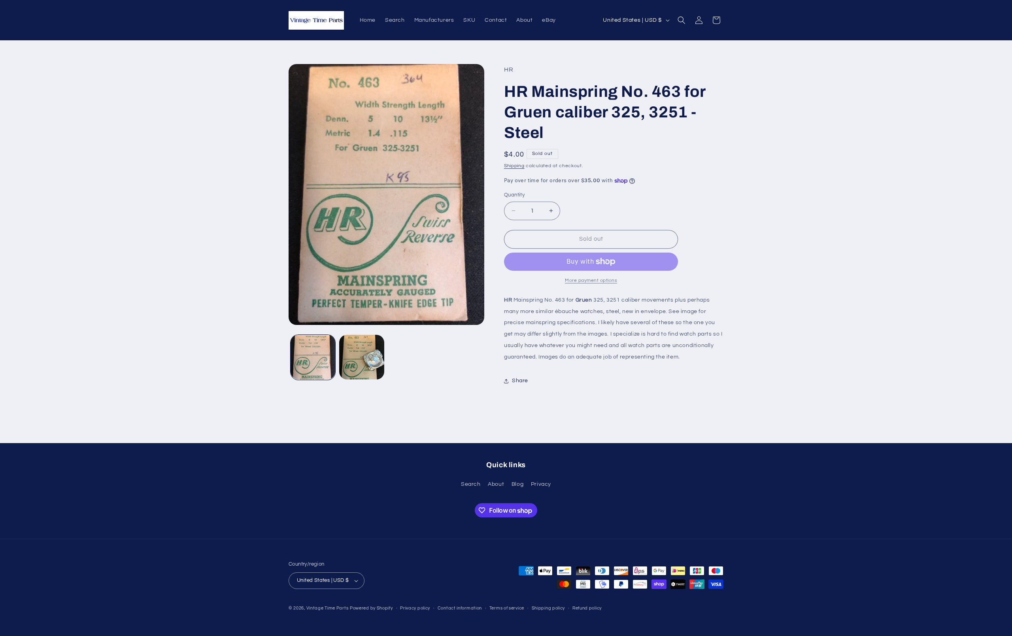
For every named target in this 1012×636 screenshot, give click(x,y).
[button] (681, 20)
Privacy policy (415, 608)
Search (471, 484)
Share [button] (520, 380)
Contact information (460, 608)
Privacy (541, 484)
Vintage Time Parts (327, 608)
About (496, 484)
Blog (517, 484)
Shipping (514, 165)
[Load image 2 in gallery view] (361, 357)
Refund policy (587, 608)
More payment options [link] (591, 280)
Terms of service (506, 608)
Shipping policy (548, 608)
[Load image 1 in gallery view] (313, 357)
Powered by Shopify (371, 608)
